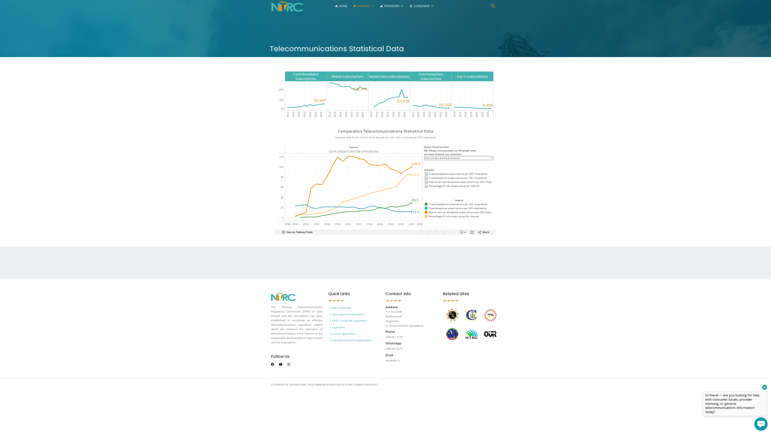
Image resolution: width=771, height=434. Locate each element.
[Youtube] (280, 364)
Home (343, 6)
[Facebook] (272, 364)
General (363, 6)
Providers (392, 6)
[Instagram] (288, 364)
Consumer (421, 6)
